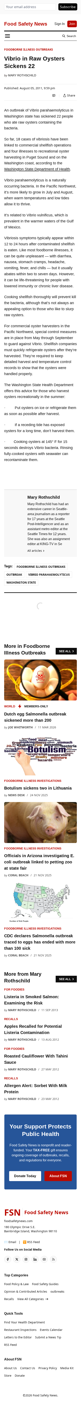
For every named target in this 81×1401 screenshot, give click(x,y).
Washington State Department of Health (37, 169)
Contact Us (27, 1368)
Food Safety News (45, 1395)
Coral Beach (18, 875)
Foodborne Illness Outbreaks (28, 49)
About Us (10, 1368)
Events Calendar (51, 1330)
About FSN (58, 1176)
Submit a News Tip (48, 1337)
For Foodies (14, 989)
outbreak (14, 575)
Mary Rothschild (22, 75)
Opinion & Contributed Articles (25, 1291)
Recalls (11, 1019)
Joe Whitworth (20, 727)
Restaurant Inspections (20, 1330)
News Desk (16, 795)
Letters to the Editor (18, 1337)
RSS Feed (10, 1345)
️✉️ (10, 1242)
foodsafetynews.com (18, 1221)
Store (7, 1375)
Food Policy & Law (16, 1284)
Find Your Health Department (24, 1322)
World (9, 706)
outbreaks (57, 1291)
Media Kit (67, 1368)
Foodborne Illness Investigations (32, 780)
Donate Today (25, 1176)
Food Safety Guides (45, 1284)
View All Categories (30, 1299)
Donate (20, 1375)
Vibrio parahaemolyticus (49, 575)
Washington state (21, 582)
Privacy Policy (47, 1368)
